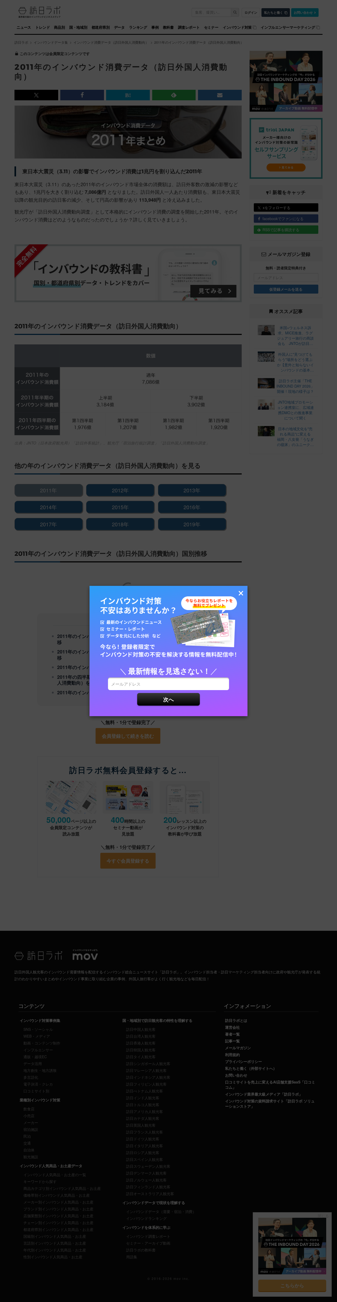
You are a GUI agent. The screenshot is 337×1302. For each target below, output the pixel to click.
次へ (168, 699)
